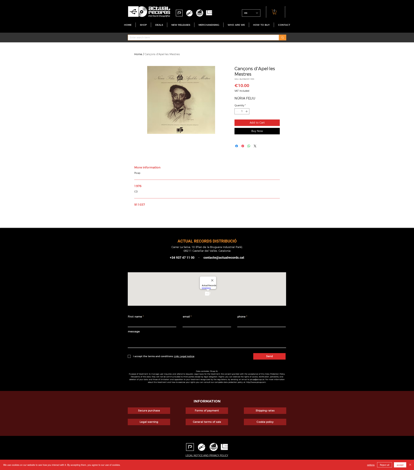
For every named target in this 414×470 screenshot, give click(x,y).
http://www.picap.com (256, 382)
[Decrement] (237, 111)
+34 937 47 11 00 (182, 257)
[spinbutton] (242, 111)
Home (138, 54)
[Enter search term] (282, 37)
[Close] (410, 464)
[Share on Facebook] (237, 146)
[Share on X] (255, 146)
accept (400, 464)
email (186, 316)
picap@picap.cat (257, 379)
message (134, 331)
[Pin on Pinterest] (243, 146)
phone (241, 316)
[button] (275, 12)
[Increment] (247, 111)
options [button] (371, 464)
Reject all (384, 464)
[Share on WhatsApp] (249, 146)
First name (135, 316)
